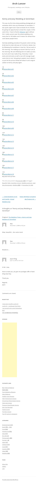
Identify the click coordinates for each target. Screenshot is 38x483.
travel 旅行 (5, 447)
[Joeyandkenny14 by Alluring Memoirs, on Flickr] (8, 148)
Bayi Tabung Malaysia (8, 388)
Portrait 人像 (5, 440)
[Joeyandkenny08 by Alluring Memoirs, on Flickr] (8, 108)
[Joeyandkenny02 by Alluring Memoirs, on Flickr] (8, 76)
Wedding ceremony (27, 183)
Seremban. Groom (16, 183)
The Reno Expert (6, 412)
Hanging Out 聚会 (7, 431)
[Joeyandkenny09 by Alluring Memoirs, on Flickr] (8, 128)
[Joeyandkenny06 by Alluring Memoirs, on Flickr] (8, 102)
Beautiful (4, 183)
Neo (11, 224)
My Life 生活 (5, 436)
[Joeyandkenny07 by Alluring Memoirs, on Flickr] (8, 95)
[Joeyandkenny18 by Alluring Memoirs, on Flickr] (8, 174)
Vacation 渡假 (6, 449)
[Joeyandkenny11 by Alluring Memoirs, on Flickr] (8, 115)
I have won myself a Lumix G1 (10, 304)
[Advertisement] (9, 350)
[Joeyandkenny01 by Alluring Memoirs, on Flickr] (8, 69)
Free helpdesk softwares (8, 392)
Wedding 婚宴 (16, 185)
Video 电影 (5, 451)
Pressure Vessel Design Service (10, 405)
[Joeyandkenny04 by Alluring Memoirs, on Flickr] (8, 89)
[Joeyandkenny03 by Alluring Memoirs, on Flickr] (8, 82)
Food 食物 (5, 429)
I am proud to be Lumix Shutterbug (12, 308)
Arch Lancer (19, 3)
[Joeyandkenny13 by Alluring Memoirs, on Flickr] (8, 141)
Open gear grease (7, 403)
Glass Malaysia (6, 394)
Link (3, 469)
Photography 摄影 (21, 181)
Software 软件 (6, 444)
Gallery (4, 466)
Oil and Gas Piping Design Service (11, 401)
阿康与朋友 (5, 390)
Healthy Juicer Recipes (8, 396)
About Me (5, 464)
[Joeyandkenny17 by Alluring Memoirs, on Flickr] (8, 168)
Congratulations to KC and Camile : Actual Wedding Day (9, 199)
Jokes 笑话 (5, 433)
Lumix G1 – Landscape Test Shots (11, 306)
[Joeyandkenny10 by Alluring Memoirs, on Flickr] (8, 122)
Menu (19, 12)
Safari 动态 (5, 442)
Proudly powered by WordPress (10, 479)
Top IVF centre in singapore (9, 414)
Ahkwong (22, 32)
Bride (9, 183)
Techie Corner (6, 409)
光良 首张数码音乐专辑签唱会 (10, 312)
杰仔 (3, 310)
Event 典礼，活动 (7, 427)
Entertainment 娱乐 (7, 425)
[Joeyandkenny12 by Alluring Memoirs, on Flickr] (8, 135)
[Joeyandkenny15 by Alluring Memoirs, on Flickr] (8, 154)
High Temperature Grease (9, 398)
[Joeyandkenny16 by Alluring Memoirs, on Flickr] (8, 161)
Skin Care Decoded (7, 407)
